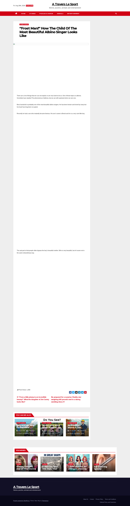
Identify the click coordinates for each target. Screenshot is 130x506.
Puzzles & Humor (46, 13)
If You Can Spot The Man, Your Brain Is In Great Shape (50, 469)
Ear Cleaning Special (100, 467)
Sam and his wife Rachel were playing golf (25, 427)
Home (23, 13)
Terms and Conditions (110, 499)
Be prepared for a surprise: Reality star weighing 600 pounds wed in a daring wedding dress (66, 399)
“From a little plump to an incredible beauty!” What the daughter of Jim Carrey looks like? (33, 399)
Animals (60, 13)
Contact (92, 499)
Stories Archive (24, 24)
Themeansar (45, 500)
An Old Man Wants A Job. (74, 426)
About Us (85, 499)
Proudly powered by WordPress (21, 500)
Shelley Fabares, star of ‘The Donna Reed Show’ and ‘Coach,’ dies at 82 (26, 469)
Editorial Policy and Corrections (108, 502)
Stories (32, 13)
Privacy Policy (99, 499)
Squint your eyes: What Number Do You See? (51, 427)
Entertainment (73, 13)
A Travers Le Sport (65, 4)
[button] (116, 13)
